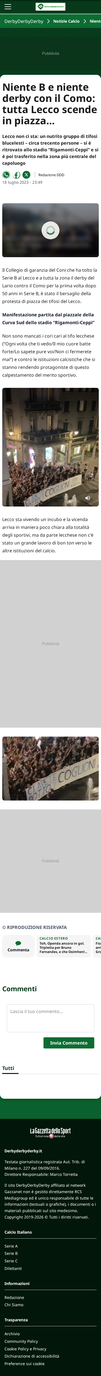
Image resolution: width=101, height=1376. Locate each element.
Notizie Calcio (66, 21)
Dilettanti (13, 1268)
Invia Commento (69, 1043)
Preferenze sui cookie (24, 1363)
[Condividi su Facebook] (16, 175)
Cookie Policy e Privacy (25, 1348)
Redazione (14, 1297)
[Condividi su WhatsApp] (6, 175)
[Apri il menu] (7, 6)
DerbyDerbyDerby (23, 21)
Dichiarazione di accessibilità (31, 1356)
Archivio (12, 1333)
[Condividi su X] (26, 175)
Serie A (11, 1246)
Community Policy (21, 1341)
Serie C (11, 1260)
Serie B (11, 1253)
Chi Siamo (13, 1304)
